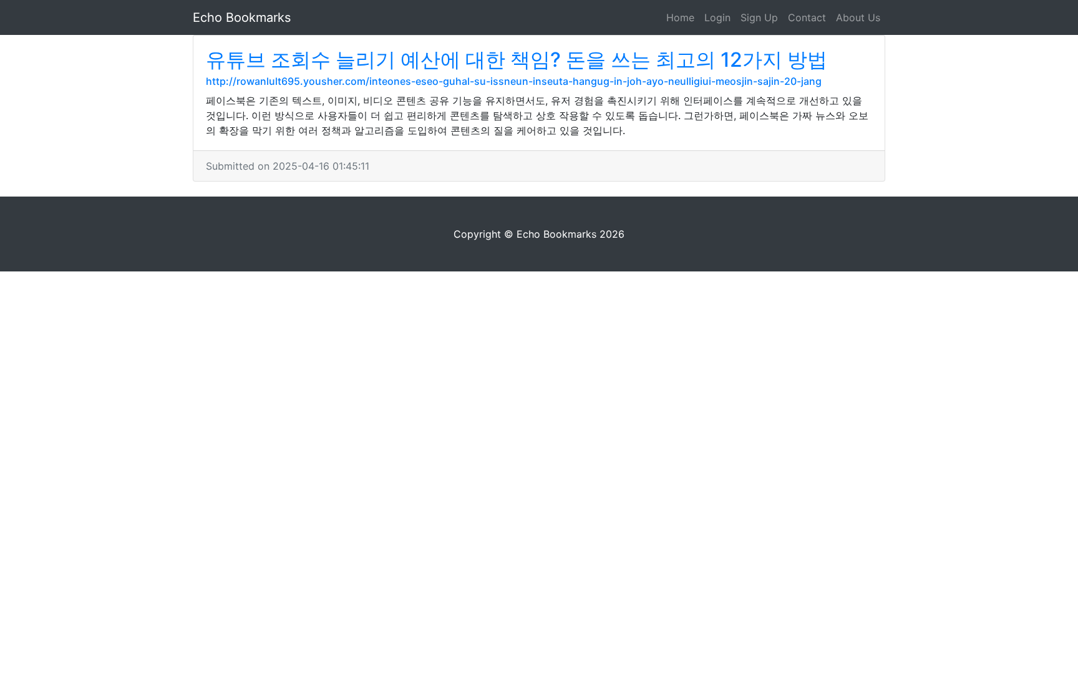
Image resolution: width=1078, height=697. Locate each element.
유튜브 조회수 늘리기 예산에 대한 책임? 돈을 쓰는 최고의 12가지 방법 (516, 59)
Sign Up (759, 17)
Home (680, 17)
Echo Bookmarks (242, 17)
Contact (807, 17)
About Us (858, 17)
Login (717, 17)
